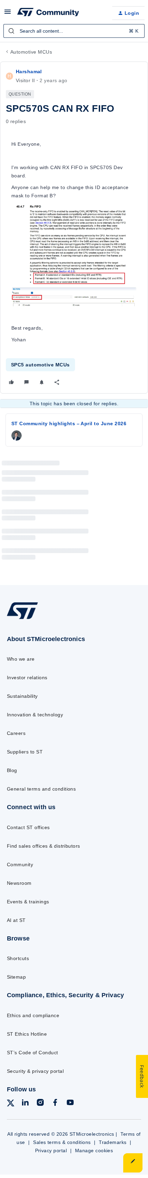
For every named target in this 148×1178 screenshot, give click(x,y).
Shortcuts (18, 958)
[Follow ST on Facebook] (55, 1103)
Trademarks (113, 1142)
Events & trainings (28, 901)
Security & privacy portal (35, 1071)
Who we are (21, 659)
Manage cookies (94, 1150)
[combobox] (74, 31)
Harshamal (29, 71)
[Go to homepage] (22, 618)
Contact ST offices (28, 827)
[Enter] (11, 31)
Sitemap (16, 977)
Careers (16, 733)
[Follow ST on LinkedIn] (25, 1103)
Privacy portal (51, 1150)
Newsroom (19, 883)
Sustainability (22, 696)
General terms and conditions (41, 789)
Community (20, 864)
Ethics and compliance (33, 1015)
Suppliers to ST (25, 752)
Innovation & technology (35, 714)
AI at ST (16, 920)
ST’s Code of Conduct (32, 1052)
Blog (12, 770)
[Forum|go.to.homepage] (48, 13)
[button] (7, 14)
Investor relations (27, 677)
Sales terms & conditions (62, 1142)
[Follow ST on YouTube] (70, 1103)
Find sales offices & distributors (43, 846)
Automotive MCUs (31, 52)
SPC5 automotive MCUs (40, 364)
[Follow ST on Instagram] (40, 1103)
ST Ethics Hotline (27, 1034)
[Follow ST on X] (10, 1104)
